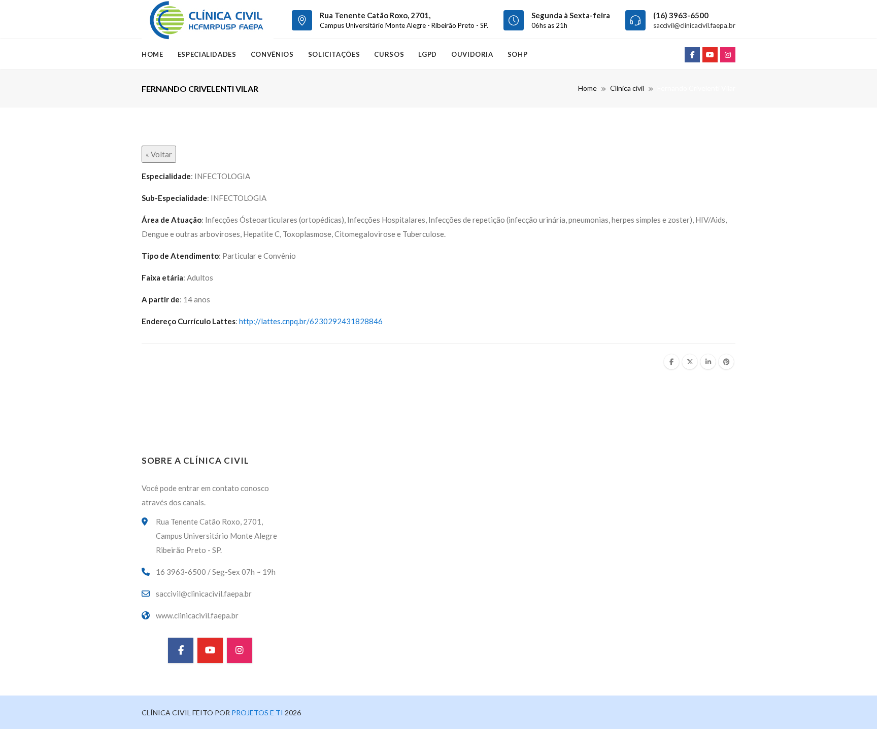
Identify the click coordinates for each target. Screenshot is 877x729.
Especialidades (207, 54)
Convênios (272, 54)
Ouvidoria (472, 54)
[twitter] (689, 361)
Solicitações (334, 54)
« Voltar (159, 154)
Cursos (389, 54)
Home (152, 54)
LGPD (427, 54)
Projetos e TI (256, 712)
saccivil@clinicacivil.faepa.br (694, 25)
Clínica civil (627, 88)
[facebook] (671, 361)
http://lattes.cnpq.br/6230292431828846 (311, 321)
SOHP (518, 54)
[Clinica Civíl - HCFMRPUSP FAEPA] (207, 19)
